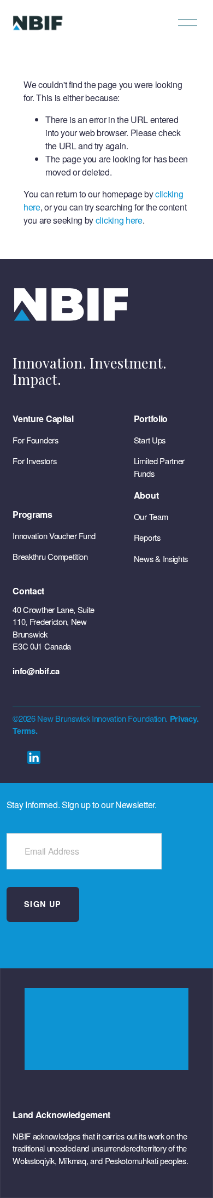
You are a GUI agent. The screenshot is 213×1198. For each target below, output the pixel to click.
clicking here (119, 220)
